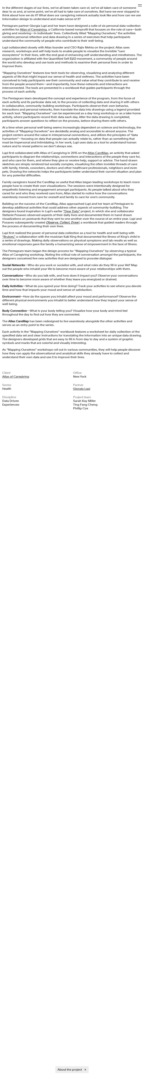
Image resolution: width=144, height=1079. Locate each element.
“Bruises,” (8, 236)
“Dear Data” (71, 211)
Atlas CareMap (98, 153)
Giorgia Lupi (81, 388)
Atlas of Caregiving (33, 29)
